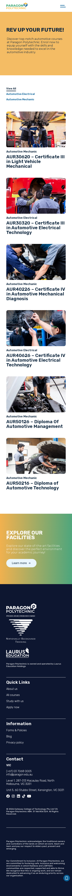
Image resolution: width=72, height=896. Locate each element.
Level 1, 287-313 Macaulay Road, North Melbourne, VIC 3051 (30, 782)
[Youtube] (29, 796)
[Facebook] (8, 796)
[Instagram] (13, 796)
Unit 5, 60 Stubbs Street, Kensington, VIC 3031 (35, 790)
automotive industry (21, 52)
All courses (13, 695)
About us (11, 689)
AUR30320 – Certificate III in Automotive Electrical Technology (35, 227)
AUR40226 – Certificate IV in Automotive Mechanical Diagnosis (35, 294)
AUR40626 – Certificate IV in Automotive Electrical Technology (35, 360)
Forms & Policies (16, 730)
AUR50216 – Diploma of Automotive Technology (32, 485)
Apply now (12, 707)
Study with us (15, 701)
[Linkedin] (18, 796)
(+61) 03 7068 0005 (19, 771)
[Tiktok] (24, 796)
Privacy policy (15, 742)
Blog (9, 736)
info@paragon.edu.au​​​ (19, 774)
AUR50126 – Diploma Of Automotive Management (34, 424)
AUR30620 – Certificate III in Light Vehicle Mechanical (35, 161)
